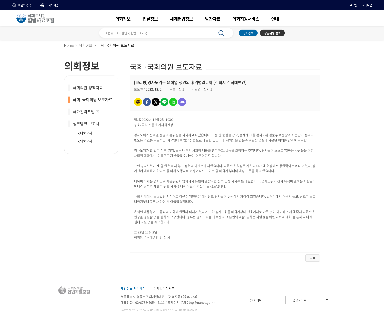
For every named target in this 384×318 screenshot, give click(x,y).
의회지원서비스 (245, 18)
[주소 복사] (182, 102)
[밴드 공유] (173, 102)
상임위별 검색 (272, 33)
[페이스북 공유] (147, 102)
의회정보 (123, 18)
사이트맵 (367, 5)
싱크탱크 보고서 (86, 124)
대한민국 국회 (25, 5)
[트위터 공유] (156, 102)
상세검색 (248, 33)
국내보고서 (84, 133)
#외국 (143, 33)
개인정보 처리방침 (133, 288)
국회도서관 (52, 5)
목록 (313, 258)
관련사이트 (299, 300)
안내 (275, 18)
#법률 (109, 33)
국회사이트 (255, 300)
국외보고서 (84, 141)
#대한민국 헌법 (126, 33)
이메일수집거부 (163, 288)
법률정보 (150, 18)
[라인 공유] (164, 102)
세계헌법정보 (181, 18)
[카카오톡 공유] (138, 102)
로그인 (353, 5)
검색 (223, 33)
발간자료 (212, 18)
